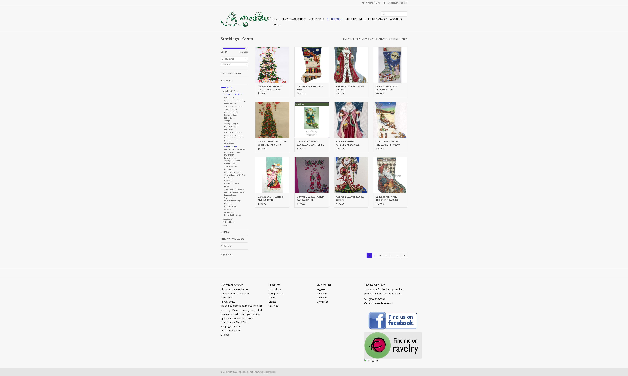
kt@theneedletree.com (381, 303)
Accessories (316, 19)
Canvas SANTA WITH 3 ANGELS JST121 (270, 198)
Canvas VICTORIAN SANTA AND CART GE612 (310, 143)
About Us (396, 19)
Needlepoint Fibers (231, 91)
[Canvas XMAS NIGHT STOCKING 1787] (390, 65)
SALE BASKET (229, 155)
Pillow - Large (229, 118)
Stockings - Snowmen (232, 161)
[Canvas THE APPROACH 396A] (311, 65)
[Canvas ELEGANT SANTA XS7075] (351, 175)
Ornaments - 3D (230, 109)
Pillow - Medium (230, 104)
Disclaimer (226, 297)
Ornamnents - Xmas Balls (234, 189)
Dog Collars (228, 198)
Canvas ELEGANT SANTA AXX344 (350, 88)
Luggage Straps (230, 195)
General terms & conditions (235, 293)
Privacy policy (228, 301)
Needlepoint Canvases (373, 19)
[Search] (382, 14)
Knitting (351, 19)
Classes (225, 225)
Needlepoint (335, 19)
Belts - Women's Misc (232, 152)
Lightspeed (271, 371)
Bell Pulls (227, 203)
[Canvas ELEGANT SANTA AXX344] (351, 65)
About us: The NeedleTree (235, 289)
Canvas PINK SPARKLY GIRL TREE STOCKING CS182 (270, 88)
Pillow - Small (229, 98)
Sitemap (225, 334)
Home (275, 19)
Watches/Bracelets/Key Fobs (234, 175)
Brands (276, 24)
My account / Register (397, 2)
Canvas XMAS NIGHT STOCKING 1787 (387, 88)
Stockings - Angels (231, 124)
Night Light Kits (230, 206)
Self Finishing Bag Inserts (234, 192)
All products (275, 289)
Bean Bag (227, 169)
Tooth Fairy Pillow (231, 166)
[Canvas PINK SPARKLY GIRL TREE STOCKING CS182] (272, 65)
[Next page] (404, 255)
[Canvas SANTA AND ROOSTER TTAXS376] (390, 175)
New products (276, 293)
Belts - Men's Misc (231, 112)
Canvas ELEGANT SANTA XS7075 (350, 198)
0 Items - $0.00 (373, 2)
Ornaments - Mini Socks (233, 106)
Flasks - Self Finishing (232, 215)
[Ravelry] (385, 345)
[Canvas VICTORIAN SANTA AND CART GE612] (311, 120)
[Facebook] (385, 321)
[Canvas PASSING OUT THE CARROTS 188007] (390, 120)
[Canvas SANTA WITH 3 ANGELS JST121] (272, 175)
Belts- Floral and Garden (233, 135)
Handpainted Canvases (375, 39)
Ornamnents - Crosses (232, 132)
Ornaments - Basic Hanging (234, 101)
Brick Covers (228, 178)
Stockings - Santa (398, 39)
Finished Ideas (229, 222)
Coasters (227, 209)
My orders (321, 293)
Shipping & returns (230, 326)
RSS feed (273, 305)
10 (398, 255)
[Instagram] (385, 361)
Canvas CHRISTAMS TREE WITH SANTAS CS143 (272, 143)
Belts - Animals (230, 158)
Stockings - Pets (230, 163)
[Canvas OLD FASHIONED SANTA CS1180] (311, 175)
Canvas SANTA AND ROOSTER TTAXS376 (386, 198)
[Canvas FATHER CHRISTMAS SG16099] (351, 120)
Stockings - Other (230, 115)
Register (320, 289)
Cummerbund (229, 212)
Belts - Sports (229, 144)
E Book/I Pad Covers (231, 184)
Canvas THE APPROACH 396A (310, 88)
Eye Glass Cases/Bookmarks (234, 149)
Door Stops (228, 181)
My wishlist (322, 301)
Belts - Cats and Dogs (232, 201)
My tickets (321, 297)
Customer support (230, 330)
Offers (272, 297)
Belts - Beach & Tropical (233, 172)
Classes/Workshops (294, 19)
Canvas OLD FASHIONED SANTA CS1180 (310, 198)
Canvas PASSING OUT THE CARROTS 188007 (387, 143)
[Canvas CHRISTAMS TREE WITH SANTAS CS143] (272, 120)
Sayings (227, 121)
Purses (226, 186)
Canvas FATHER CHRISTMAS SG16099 (347, 143)
